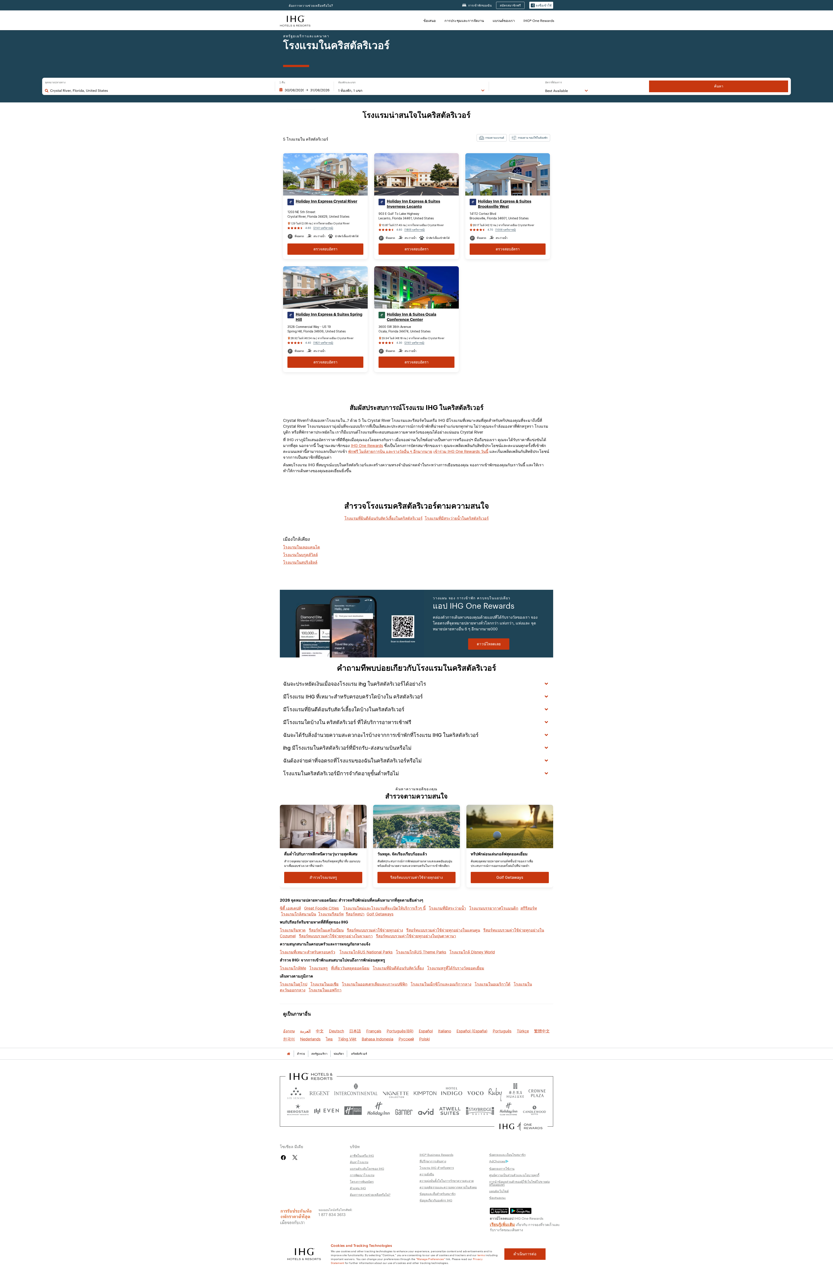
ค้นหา (718, 86)
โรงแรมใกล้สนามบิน (298, 914)
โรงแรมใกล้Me (293, 968)
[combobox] (160, 90)
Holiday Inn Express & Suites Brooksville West (504, 204)
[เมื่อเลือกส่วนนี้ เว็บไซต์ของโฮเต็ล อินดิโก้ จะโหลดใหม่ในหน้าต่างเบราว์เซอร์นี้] (451, 1092)
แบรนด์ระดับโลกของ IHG (367, 1168)
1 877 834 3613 (332, 1214)
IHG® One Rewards (538, 20)
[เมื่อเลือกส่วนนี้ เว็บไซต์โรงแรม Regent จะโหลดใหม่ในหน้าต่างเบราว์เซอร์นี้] (319, 1092)
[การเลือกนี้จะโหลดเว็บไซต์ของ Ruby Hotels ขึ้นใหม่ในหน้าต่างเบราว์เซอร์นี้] (495, 1092)
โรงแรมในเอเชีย (324, 984)
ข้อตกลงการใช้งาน (502, 1168)
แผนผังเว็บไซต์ (499, 1191)
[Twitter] (295, 1157)
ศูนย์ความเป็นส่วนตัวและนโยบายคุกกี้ (514, 1175)
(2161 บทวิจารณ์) (414, 342)
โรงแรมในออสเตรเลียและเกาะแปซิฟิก (374, 984)
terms (481, 1255)
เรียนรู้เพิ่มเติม (502, 1224)
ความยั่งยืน (427, 1174)
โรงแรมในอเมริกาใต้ (492, 984)
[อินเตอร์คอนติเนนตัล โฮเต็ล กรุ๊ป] (295, 20)
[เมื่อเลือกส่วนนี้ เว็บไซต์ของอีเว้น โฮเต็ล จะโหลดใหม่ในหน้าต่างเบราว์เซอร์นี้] (326, 1110)
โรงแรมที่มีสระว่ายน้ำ (447, 908)
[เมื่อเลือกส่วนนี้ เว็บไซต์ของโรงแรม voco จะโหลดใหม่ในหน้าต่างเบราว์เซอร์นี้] (475, 1092)
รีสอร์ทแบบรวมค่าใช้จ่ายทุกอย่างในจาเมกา (336, 936)
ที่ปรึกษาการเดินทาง (433, 1161)
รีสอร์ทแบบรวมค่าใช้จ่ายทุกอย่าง (375, 930)
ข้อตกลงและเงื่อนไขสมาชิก (507, 1154)
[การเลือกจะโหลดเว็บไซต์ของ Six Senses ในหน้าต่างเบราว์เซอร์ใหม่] (296, 1092)
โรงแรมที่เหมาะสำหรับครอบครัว (307, 952)
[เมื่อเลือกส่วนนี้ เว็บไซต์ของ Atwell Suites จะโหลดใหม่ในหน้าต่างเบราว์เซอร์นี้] (450, 1110)
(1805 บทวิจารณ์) (414, 229)
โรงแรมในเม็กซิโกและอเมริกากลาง (441, 984)
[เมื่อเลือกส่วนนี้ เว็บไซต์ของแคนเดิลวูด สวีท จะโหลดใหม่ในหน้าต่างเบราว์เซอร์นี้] (534, 1110)
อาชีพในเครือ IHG (362, 1155)
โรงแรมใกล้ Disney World (472, 952)
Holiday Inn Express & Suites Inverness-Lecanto (413, 204)
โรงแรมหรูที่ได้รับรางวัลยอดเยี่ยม (455, 968)
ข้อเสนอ (429, 20)
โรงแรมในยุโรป (293, 984)
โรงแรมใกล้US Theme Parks (421, 952)
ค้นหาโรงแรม (359, 1162)
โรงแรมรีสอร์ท (331, 914)
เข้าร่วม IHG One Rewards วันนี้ (460, 451)
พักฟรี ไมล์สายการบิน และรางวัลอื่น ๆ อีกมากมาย (390, 451)
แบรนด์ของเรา (504, 20)
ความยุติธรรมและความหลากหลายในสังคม (448, 1187)
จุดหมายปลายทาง (55, 82)
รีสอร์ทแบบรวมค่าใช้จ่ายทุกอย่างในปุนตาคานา (416, 936)
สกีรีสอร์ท (528, 908)
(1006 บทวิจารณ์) (505, 229)
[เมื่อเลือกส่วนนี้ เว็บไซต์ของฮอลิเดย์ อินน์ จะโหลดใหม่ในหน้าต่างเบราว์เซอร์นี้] (378, 1110)
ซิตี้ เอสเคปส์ (290, 908)
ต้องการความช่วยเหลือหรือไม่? (311, 5)
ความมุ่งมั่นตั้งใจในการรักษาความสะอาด (447, 1180)
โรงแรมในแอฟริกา (325, 990)
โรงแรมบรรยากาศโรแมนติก (493, 908)
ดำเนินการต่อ (524, 1254)
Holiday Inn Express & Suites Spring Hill (329, 317)
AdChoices (497, 1161)
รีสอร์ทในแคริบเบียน (326, 930)
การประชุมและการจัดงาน (464, 20)
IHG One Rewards (367, 445)
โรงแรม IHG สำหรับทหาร (437, 1167)
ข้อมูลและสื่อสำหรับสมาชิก (438, 1193)
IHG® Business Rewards (436, 1154)
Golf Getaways (380, 914)
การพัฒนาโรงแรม (362, 1175)
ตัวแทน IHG (358, 1188)
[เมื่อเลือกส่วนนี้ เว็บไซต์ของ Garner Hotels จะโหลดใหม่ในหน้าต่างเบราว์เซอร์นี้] (403, 1110)
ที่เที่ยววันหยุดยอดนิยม (350, 968)
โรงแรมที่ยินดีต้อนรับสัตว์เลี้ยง (398, 968)
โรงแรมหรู (318, 968)
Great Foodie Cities (321, 908)
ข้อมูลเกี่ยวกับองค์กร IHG (436, 1200)
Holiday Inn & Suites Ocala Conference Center (411, 317)
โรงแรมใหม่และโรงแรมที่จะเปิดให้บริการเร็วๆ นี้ (384, 908)
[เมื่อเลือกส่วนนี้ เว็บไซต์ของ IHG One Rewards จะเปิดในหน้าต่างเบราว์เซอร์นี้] (521, 1126)
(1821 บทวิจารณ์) (323, 342)
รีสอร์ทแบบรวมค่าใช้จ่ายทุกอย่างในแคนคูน (443, 930)
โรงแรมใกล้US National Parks (366, 952)
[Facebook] (284, 1157)
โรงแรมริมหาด (293, 930)
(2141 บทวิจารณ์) (323, 228)
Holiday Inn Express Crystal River (326, 201)
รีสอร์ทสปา (355, 914)
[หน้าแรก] (288, 1053)
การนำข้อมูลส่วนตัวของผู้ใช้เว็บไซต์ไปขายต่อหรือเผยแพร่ (519, 1183)
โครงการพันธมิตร (362, 1181)
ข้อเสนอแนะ (497, 1197)
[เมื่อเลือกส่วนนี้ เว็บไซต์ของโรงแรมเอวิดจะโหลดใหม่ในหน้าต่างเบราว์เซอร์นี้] (426, 1110)
